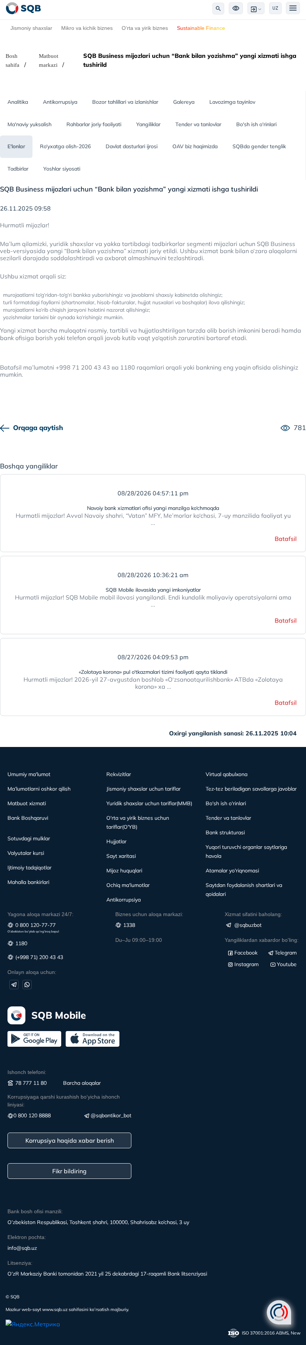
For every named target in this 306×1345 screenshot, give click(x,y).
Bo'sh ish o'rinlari (256, 124)
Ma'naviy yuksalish (29, 124)
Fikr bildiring (69, 1171)
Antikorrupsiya (60, 102)
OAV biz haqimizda (195, 146)
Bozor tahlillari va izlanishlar (125, 102)
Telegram (286, 952)
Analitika (17, 102)
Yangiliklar (148, 124)
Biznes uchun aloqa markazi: (149, 914)
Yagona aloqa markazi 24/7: (40, 914)
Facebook (245, 952)
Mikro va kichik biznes (87, 28)
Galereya (183, 102)
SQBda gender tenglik (259, 146)
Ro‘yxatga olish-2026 (65, 146)
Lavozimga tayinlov (232, 102)
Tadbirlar (17, 168)
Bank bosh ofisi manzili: (35, 1211)
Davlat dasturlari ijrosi (131, 146)
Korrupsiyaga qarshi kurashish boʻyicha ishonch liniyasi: (63, 1101)
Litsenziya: (19, 1263)
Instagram (246, 964)
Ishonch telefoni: (26, 1072)
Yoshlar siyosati (61, 168)
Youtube (287, 964)
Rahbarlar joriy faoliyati (93, 124)
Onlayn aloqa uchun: (31, 972)
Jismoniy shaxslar (31, 28)
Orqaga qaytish (38, 427)
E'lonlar (16, 146)
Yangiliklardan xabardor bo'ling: (262, 940)
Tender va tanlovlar (198, 124)
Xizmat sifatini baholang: (253, 914)
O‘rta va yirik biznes (145, 28)
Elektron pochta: (26, 1237)
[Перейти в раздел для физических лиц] (23, 8)
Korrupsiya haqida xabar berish (69, 1140)
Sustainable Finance (201, 28)
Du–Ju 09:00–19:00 (138, 940)
